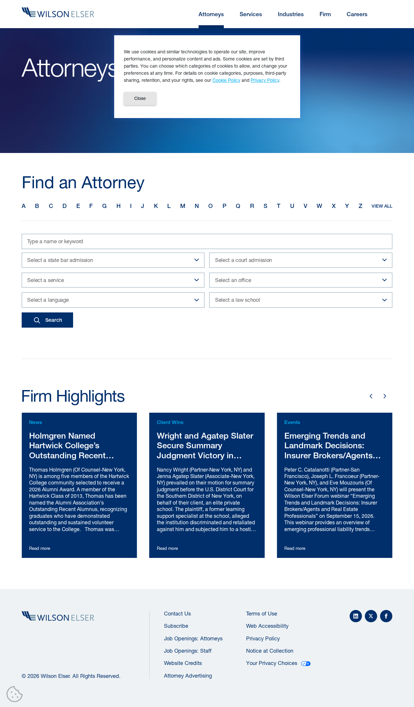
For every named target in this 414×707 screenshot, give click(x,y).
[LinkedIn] (356, 616)
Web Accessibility (267, 626)
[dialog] (207, 76)
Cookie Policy (226, 80)
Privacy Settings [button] (16, 695)
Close (140, 98)
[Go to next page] (385, 396)
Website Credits (183, 663)
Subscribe (176, 626)
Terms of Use (261, 613)
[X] (371, 616)
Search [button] (53, 320)
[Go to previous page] (371, 396)
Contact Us (177, 613)
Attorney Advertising (188, 675)
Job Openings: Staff (188, 650)
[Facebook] (386, 616)
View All (382, 206)
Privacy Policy (263, 638)
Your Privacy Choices (271, 663)
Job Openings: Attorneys (193, 638)
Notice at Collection (269, 650)
